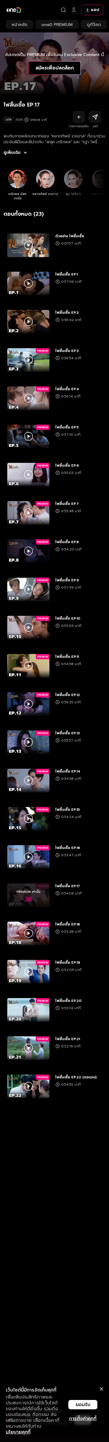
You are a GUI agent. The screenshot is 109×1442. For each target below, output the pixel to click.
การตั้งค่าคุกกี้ (83, 1418)
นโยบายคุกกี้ (18, 1432)
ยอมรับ (83, 1404)
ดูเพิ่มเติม (12, 153)
